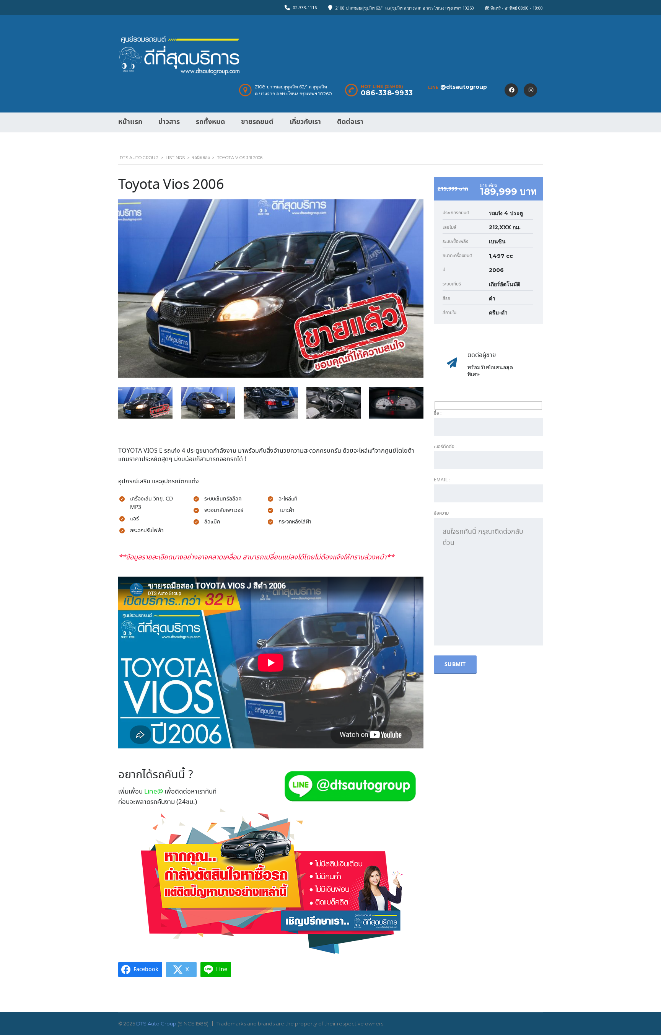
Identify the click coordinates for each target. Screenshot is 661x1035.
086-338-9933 (387, 93)
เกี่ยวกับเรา (305, 122)
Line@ (153, 792)
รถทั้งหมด (210, 122)
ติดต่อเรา (350, 122)
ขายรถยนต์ (257, 122)
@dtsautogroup (463, 86)
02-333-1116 (305, 7)
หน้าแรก (130, 122)
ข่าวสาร (169, 122)
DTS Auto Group (156, 1023)
